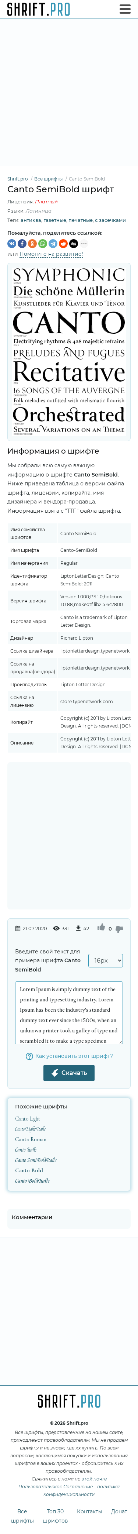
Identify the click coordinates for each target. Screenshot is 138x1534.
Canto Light (27, 1119)
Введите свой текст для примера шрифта (48, 960)
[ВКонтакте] (11, 243)
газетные (54, 220)
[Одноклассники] (32, 243)
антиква (31, 220)
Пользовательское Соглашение (55, 1486)
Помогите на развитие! (51, 254)
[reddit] (63, 243)
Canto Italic (25, 1150)
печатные (80, 220)
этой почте (94, 1479)
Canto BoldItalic (32, 1181)
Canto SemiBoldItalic (35, 1160)
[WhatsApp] (42, 243)
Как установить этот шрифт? (74, 1056)
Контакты (89, 1511)
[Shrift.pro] (38, 9)
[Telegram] (53, 243)
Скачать (74, 1072)
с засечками (110, 220)
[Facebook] (22, 243)
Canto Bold (29, 1170)
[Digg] (73, 243)
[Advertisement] (69, 92)
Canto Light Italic (30, 1129)
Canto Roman (30, 1139)
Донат (119, 1511)
